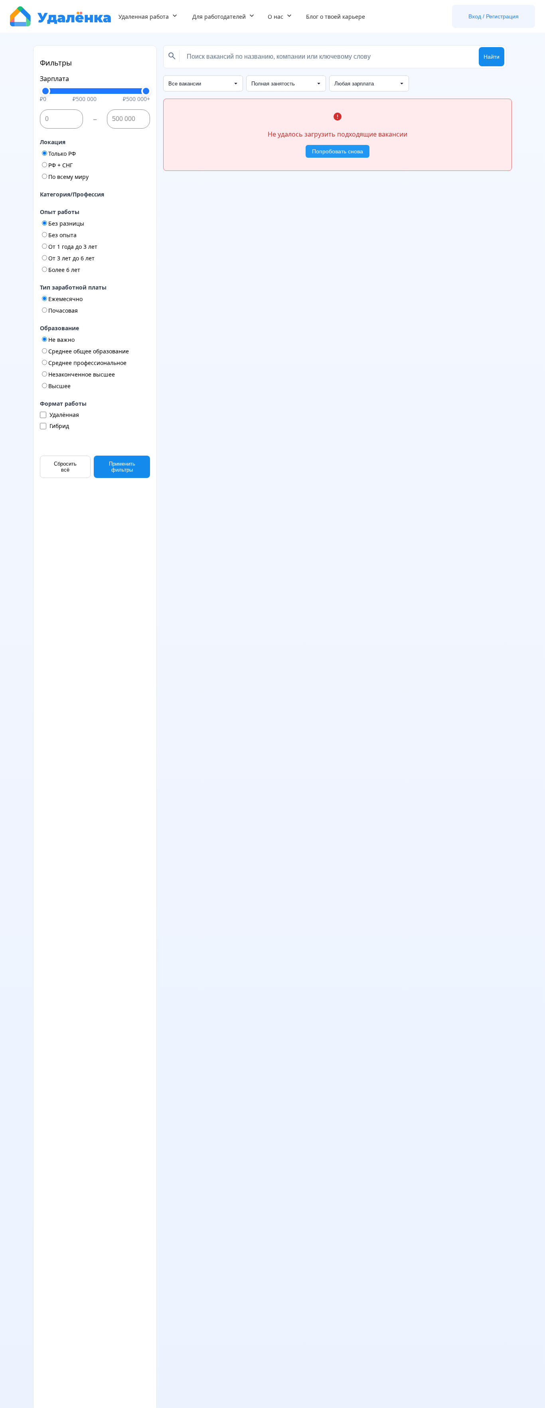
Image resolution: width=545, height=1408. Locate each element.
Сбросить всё (65, 467)
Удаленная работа (143, 16)
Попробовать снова (337, 151)
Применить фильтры (122, 467)
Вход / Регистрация (493, 16)
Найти (492, 57)
